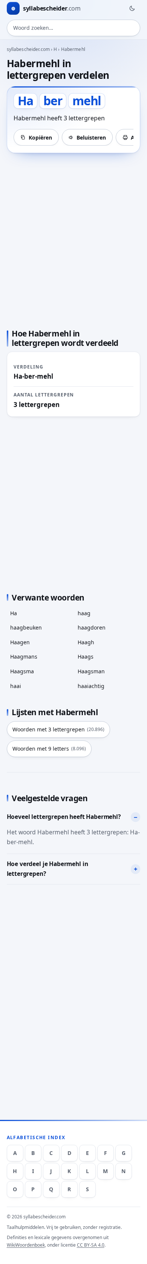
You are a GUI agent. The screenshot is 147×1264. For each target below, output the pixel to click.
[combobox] (74, 28)
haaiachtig (91, 686)
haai (15, 686)
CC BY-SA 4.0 (90, 1245)
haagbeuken (26, 627)
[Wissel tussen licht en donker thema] (132, 8)
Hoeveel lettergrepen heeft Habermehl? (64, 816)
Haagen (20, 642)
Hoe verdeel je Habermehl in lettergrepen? (47, 869)
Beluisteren (91, 137)
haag (84, 613)
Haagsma (22, 671)
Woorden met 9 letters (49, 748)
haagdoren (92, 627)
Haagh (86, 642)
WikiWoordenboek (26, 1245)
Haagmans (23, 656)
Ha (13, 613)
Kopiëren (40, 137)
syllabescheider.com (28, 49)
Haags (85, 656)
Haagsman (91, 671)
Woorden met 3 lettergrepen (58, 729)
